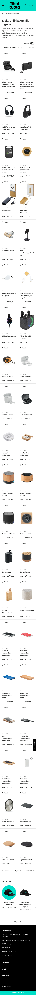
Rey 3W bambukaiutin (7, 611)
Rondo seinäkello (8, 821)
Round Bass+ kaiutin (27, 610)
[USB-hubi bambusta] (27, 194)
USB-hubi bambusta (23, 211)
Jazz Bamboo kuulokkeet (24, 454)
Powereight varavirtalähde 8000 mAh (25, 738)
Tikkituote (8, 986)
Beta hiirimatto (25, 821)
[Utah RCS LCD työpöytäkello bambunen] (27, 152)
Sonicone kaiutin (26, 534)
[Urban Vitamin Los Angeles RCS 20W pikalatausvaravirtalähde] (27, 66)
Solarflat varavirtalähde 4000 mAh (7, 653)
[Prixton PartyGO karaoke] (27, 320)
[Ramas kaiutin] (9, 556)
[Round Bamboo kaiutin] (9, 478)
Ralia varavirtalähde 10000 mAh (7, 738)
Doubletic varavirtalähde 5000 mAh (25, 781)
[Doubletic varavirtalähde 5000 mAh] (27, 763)
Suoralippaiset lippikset (9, 903)
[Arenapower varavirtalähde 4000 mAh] (27, 678)
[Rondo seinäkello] (9, 806)
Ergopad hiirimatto (26, 860)
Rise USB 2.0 (6, 210)
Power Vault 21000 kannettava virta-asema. (8, 169)
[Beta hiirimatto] (27, 806)
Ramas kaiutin (7, 572)
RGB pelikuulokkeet (9, 336)
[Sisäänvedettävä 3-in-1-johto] (9, 278)
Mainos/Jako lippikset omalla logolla (25, 904)
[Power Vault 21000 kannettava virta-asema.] (9, 152)
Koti (3, 13)
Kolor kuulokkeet (26, 415)
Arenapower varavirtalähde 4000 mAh (25, 695)
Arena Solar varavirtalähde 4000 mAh (7, 781)
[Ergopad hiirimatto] (27, 844)
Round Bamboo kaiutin (7, 494)
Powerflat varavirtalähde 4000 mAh (25, 653)
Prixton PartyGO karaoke (25, 337)
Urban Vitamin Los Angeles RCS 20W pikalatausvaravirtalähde (27, 85)
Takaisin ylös (18, 922)
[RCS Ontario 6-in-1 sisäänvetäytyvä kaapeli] (27, 278)
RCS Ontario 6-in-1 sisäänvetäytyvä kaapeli (26, 295)
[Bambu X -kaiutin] (9, 361)
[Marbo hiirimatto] (9, 844)
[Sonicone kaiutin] (27, 518)
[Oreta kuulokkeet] (9, 399)
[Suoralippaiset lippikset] (9, 892)
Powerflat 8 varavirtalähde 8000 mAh (7, 695)
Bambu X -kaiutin (8, 376)
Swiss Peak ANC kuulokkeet (25, 128)
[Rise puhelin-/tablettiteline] (27, 235)
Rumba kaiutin (25, 572)
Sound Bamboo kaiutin (25, 494)
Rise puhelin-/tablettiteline (27, 253)
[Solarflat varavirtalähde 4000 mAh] (9, 635)
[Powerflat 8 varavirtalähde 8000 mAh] (9, 678)
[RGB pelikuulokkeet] (9, 320)
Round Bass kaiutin (8, 534)
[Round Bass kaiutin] (9, 518)
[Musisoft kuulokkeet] (9, 437)
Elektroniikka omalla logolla (12, 13)
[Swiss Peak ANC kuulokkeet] (27, 111)
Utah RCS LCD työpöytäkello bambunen (25, 169)
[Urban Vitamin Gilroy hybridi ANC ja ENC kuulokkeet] (9, 66)
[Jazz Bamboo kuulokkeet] (27, 437)
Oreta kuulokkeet (8, 415)
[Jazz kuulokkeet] (27, 361)
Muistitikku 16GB (8, 251)
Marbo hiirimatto (8, 860)
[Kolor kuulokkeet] (27, 399)
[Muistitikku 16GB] (9, 235)
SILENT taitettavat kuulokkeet (8, 128)
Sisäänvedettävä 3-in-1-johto (9, 294)
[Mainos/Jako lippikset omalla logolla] (25, 892)
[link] (7, 871)
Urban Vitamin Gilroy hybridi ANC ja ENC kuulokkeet (8, 84)
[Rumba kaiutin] (27, 556)
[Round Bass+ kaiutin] (27, 594)
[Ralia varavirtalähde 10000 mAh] (9, 720)
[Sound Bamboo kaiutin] (27, 478)
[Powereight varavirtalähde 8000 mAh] (27, 720)
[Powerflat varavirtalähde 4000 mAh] (27, 635)
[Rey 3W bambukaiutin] (9, 594)
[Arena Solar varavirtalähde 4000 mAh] (9, 763)
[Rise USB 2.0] (9, 194)
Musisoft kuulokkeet (6, 454)
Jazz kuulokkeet (25, 376)
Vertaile (26, 43)
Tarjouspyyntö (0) (34, 745)
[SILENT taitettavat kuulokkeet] (9, 111)
